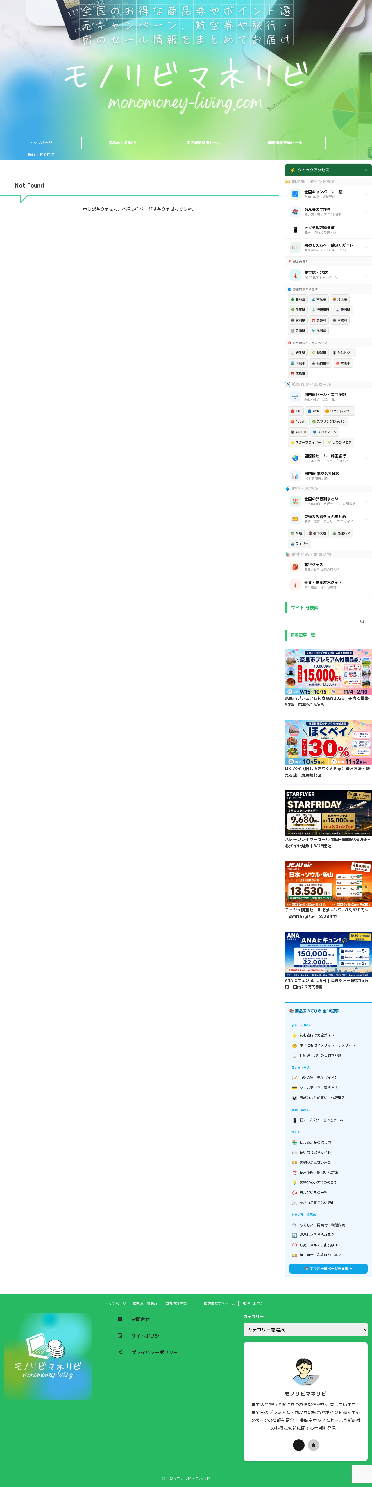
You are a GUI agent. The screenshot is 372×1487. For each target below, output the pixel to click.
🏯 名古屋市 (320, 363)
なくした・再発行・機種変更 (318, 1225)
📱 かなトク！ (342, 352)
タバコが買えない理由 (313, 1203)
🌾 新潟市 (319, 352)
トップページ (41, 142)
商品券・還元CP (122, 142)
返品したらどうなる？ (313, 1235)
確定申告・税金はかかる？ (317, 1255)
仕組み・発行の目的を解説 (317, 1055)
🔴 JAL (296, 411)
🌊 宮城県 (319, 299)
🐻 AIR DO (298, 432)
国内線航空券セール (204, 142)
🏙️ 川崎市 (298, 363)
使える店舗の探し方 (311, 1142)
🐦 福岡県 (319, 330)
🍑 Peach (298, 421)
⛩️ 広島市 (298, 373)
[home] (313, 1445)
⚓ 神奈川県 (320, 309)
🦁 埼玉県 (339, 299)
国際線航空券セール (285, 142)
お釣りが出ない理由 (311, 1162)
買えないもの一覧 (310, 1192)
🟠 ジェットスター (339, 411)
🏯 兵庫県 (298, 330)
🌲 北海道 (298, 299)
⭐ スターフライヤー (306, 442)
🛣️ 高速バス (341, 533)
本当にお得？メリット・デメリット (324, 1045)
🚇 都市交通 (317, 533)
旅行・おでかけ (41, 154)
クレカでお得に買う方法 (315, 1087)
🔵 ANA (313, 411)
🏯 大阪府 (339, 320)
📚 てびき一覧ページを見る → (329, 1268)
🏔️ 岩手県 (298, 352)
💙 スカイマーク (325, 432)
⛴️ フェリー (299, 543)
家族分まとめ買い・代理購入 (318, 1098)
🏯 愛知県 (298, 320)
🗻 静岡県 (343, 309)
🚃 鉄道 (296, 533)
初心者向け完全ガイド (313, 1035)
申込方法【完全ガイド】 (315, 1078)
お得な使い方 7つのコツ (315, 1182)
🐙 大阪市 (343, 363)
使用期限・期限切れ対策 (315, 1172)
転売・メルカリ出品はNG (315, 1245)
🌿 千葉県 (298, 309)
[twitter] (299, 1445)
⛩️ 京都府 (319, 320)
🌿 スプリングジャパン (329, 421)
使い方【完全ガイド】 (313, 1152)
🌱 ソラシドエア (340, 442)
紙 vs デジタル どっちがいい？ (320, 1120)
